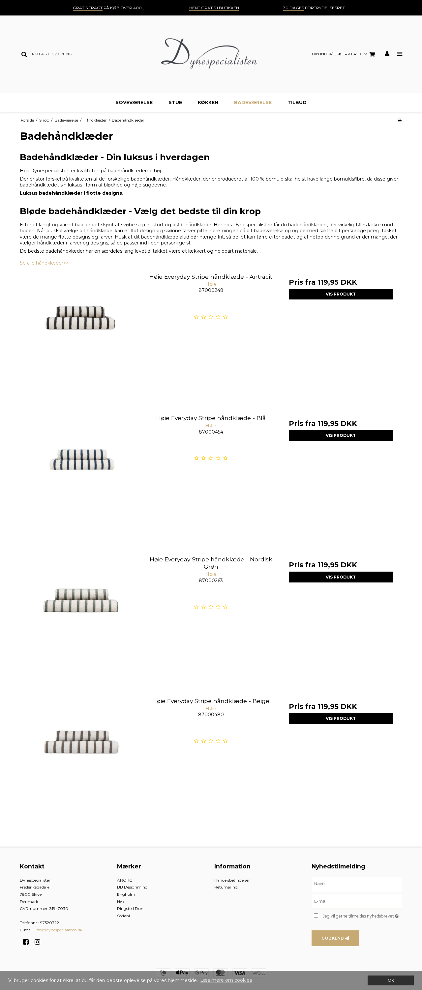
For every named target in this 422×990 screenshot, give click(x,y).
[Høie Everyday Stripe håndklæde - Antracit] (81, 330)
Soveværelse (134, 102)
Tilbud (297, 102)
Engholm (126, 894)
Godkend (332, 938)
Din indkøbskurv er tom (339, 53)
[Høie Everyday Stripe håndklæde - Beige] (81, 754)
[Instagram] (40, 942)
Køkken (208, 102)
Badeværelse (253, 102)
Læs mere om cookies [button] (226, 980)
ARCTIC (124, 880)
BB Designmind (132, 887)
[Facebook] (28, 942)
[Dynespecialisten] (210, 54)
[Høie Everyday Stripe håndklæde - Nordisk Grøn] (81, 612)
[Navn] (357, 883)
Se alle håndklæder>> (44, 263)
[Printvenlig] (399, 120)
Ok (391, 980)
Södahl (123, 915)
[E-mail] (357, 901)
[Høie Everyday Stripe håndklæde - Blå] (81, 471)
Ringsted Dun (130, 908)
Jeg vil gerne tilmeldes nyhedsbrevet (362, 915)
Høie (121, 901)
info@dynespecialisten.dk (58, 929)
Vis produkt (341, 294)
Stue (175, 102)
